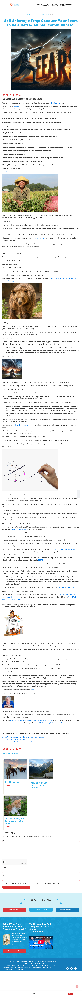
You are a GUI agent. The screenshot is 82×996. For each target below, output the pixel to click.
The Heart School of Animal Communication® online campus (31, 720)
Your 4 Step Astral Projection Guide (14, 739)
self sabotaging (55, 103)
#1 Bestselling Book (66, 4)
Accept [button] (70, 993)
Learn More (8, 785)
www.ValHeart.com (38, 963)
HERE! (34, 690)
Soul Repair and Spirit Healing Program (62, 549)
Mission (48, 4)
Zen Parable (10, 172)
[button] (43, 4)
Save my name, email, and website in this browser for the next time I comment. (32, 883)
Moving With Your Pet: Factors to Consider (39, 785)
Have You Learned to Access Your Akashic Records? (19, 742)
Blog (71, 6)
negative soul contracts (19, 529)
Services (54, 4)
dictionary (17, 106)
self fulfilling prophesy (21, 425)
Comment (6, 840)
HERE (40, 560)
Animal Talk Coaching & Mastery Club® (48, 723)
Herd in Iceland (12, 782)
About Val (39, 4)
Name (5, 868)
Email (4, 875)
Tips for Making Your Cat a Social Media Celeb (15, 821)
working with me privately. (68, 587)
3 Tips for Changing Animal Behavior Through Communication (23, 737)
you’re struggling (38, 238)
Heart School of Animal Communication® (54, 6)
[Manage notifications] (77, 986)
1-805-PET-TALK (27, 963)
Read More (77, 993)
